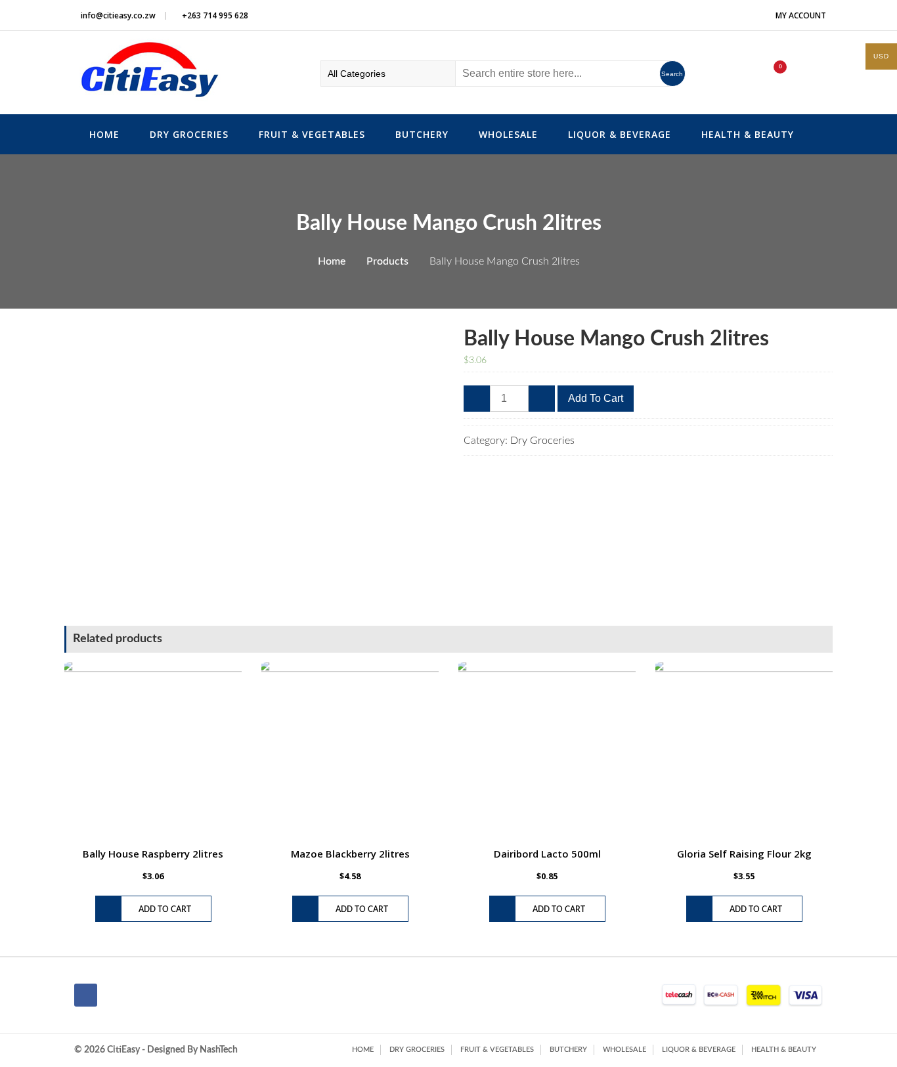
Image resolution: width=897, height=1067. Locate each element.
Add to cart (595, 398)
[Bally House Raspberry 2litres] (153, 751)
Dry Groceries (189, 134)
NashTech (219, 1050)
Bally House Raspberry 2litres (153, 853)
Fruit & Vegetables (312, 134)
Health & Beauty (747, 134)
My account (801, 15)
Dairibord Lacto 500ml (547, 853)
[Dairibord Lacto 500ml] (547, 751)
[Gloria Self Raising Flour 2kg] (744, 751)
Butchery (421, 134)
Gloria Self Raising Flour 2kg (744, 853)
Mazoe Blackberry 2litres (350, 853)
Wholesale (508, 134)
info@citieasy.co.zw (118, 15)
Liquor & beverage (619, 134)
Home (104, 134)
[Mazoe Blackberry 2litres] (350, 751)
